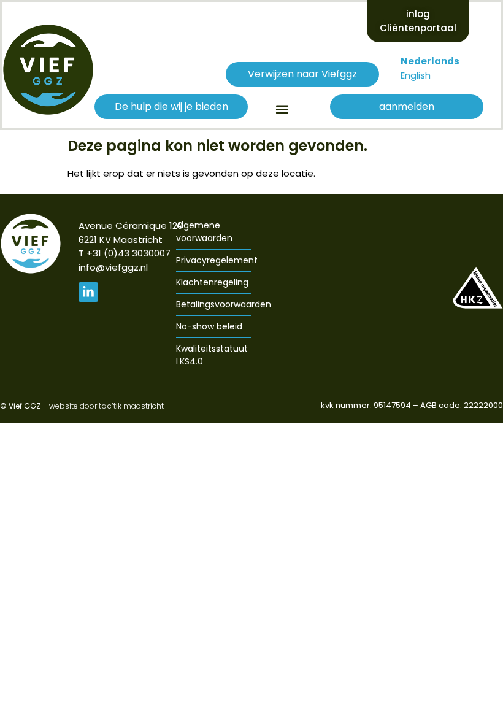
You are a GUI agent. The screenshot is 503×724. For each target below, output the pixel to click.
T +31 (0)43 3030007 (125, 253)
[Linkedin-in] (88, 292)
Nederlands (430, 61)
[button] (282, 109)
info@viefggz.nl (113, 267)
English (416, 75)
